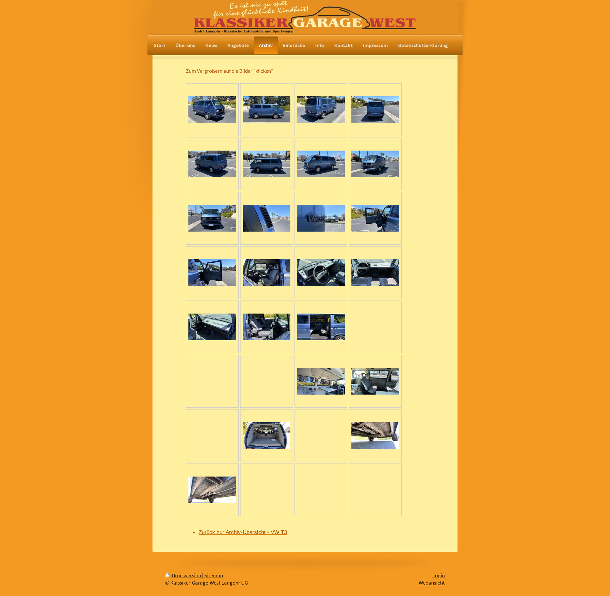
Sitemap (213, 575)
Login (438, 575)
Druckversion (186, 575)
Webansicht (432, 582)
